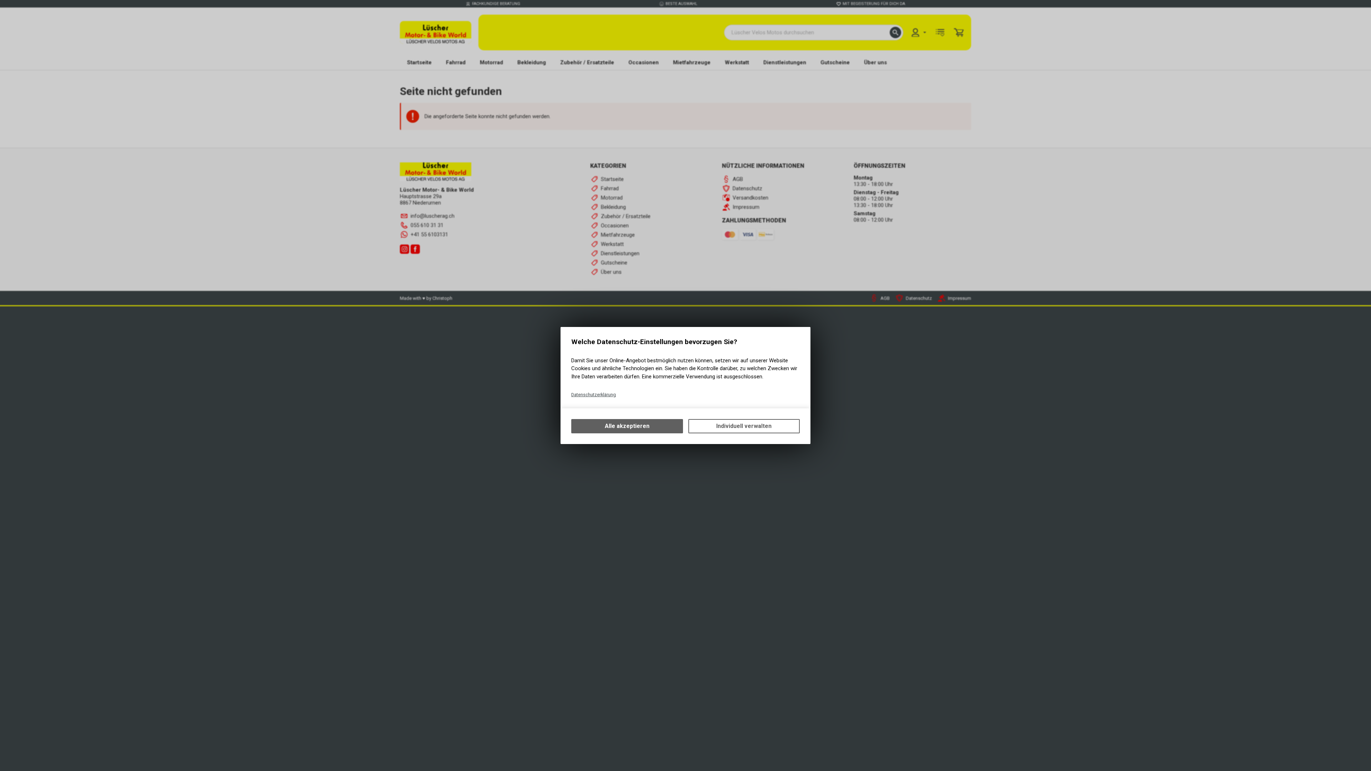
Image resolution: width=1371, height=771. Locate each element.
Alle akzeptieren (627, 426)
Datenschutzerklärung (593, 394)
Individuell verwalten (744, 426)
